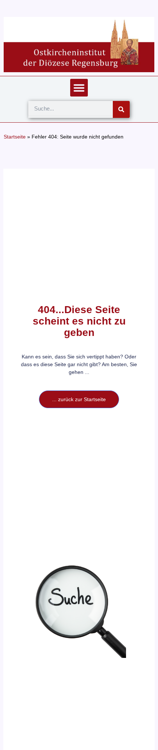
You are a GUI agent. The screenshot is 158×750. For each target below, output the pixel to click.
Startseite (15, 137)
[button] (79, 88)
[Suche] (121, 109)
